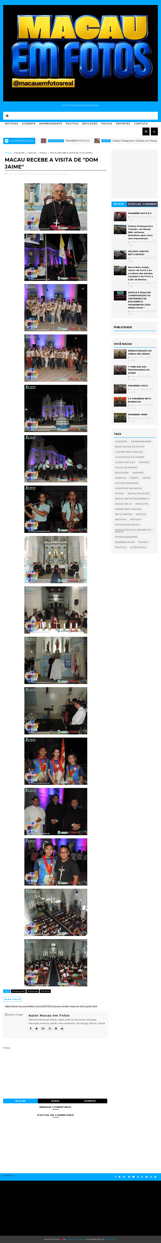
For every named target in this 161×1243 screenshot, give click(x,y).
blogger (20, 1101)
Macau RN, (47, 173)
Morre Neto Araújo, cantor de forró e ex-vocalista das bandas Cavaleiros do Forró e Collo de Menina (140, 273)
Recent (119, 204)
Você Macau (138, 547)
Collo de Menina (126, 467)
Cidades (144, 462)
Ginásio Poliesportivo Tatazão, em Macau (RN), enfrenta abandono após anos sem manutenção (140, 232)
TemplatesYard (76, 1239)
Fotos (147, 478)
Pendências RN (125, 542)
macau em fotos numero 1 (132, 498)
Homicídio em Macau (128, 488)
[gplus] (124, 1177)
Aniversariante (50, 123)
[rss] (142, 1177)
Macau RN (19, 152)
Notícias (11, 123)
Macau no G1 (123, 504)
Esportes (123, 123)
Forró (134, 478)
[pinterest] (129, 1177)
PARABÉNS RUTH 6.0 (50, 140)
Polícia (106, 123)
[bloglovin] (133, 1177)
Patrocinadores (126, 537)
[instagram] (151, 1177)
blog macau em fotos (129, 446)
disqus (55, 1101)
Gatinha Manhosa (127, 483)
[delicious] (155, 1177)
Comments (150, 205)
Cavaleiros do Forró (129, 457)
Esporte (78, 141)
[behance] (146, 1177)
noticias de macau (127, 524)
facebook (90, 1101)
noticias (120, 519)
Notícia (141, 514)
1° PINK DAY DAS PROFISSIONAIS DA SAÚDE (139, 369)
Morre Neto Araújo (128, 509)
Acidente (28, 123)
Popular (134, 204)
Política (120, 547)
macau (119, 493)
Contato (141, 123)
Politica (72, 123)
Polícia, (66, 173)
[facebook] (115, 1177)
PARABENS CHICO (138, 385)
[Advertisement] (28, 1206)
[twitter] (119, 1177)
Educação (90, 123)
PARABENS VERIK (137, 414)
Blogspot (111, 1239)
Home (8, 152)
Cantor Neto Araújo (129, 452)
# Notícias (33, 991)
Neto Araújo (123, 514)
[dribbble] (138, 1177)
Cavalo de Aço (125, 462)
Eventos (120, 478)
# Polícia (45, 991)
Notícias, (57, 173)
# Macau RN (18, 991)
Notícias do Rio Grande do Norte (133, 531)
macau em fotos (138, 493)
